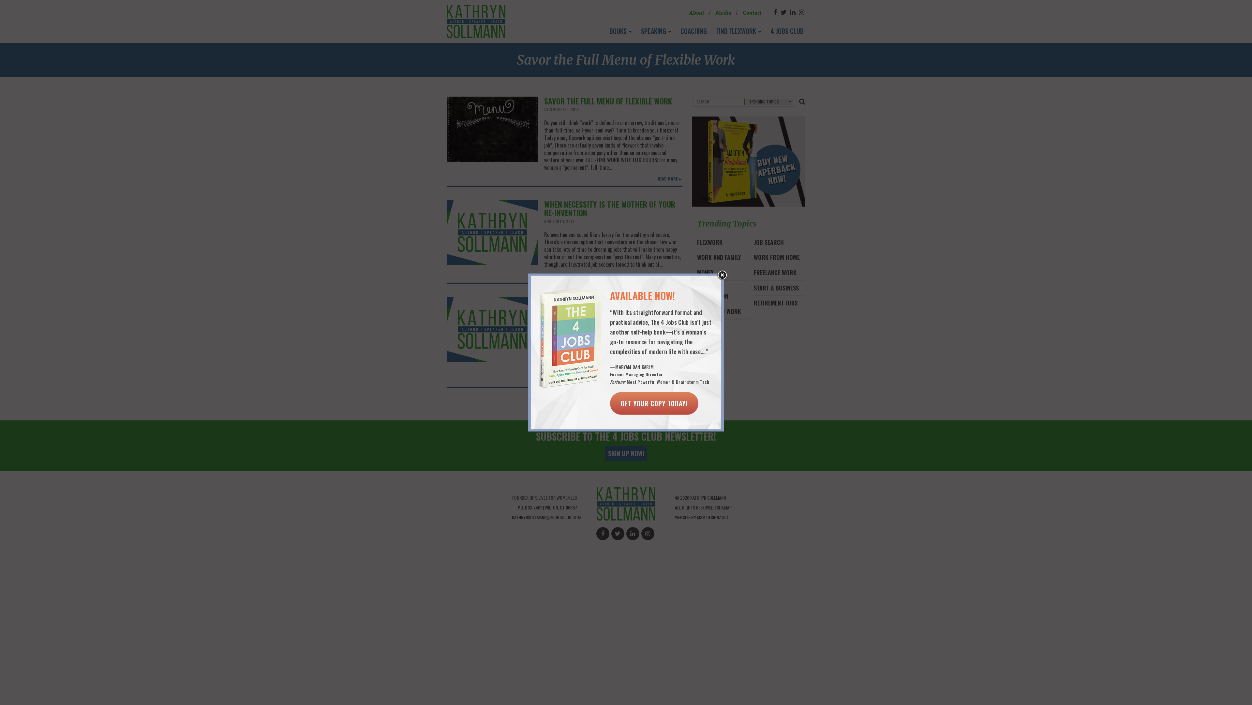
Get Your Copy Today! (654, 403)
